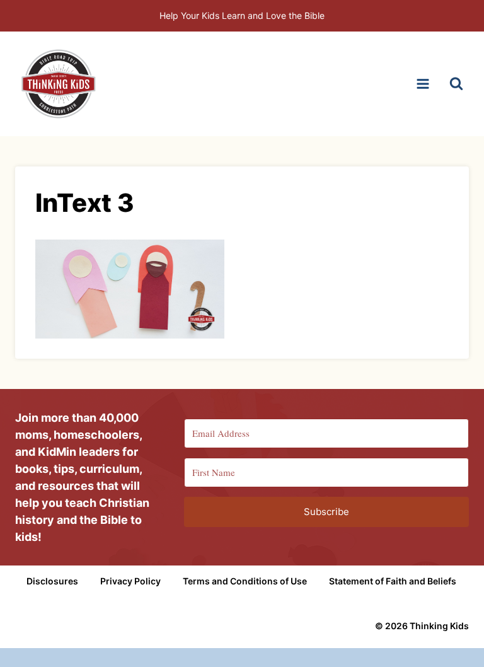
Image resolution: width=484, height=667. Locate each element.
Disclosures (52, 581)
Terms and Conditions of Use (245, 581)
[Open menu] (422, 83)
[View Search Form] (456, 84)
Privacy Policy (130, 581)
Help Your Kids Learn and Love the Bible (242, 15)
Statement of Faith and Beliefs (392, 581)
